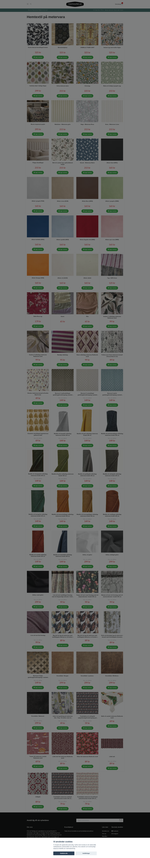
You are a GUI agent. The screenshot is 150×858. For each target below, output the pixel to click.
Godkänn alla (64, 853)
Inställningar (86, 853)
